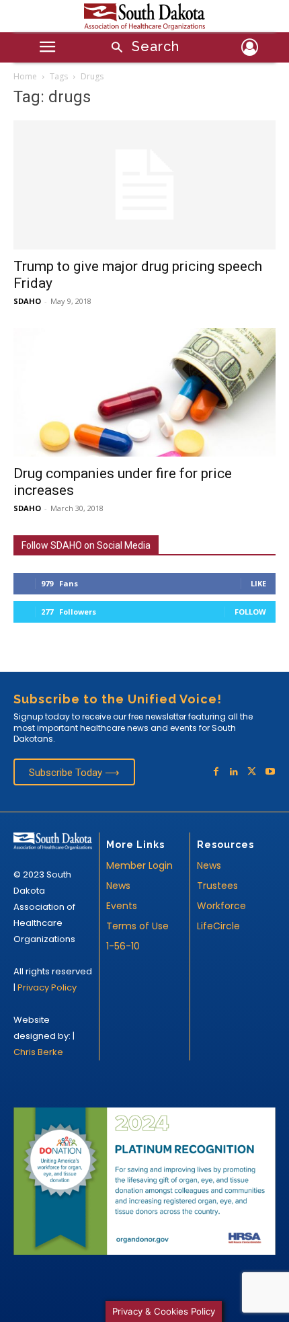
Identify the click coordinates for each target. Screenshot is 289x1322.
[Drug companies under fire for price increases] (144, 392)
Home (25, 76)
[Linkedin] (234, 772)
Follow (250, 612)
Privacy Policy (47, 987)
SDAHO (27, 301)
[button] (141, 48)
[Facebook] (216, 772)
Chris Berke (38, 1052)
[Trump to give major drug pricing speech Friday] (144, 185)
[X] (251, 772)
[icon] (249, 49)
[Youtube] (270, 772)
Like (258, 583)
